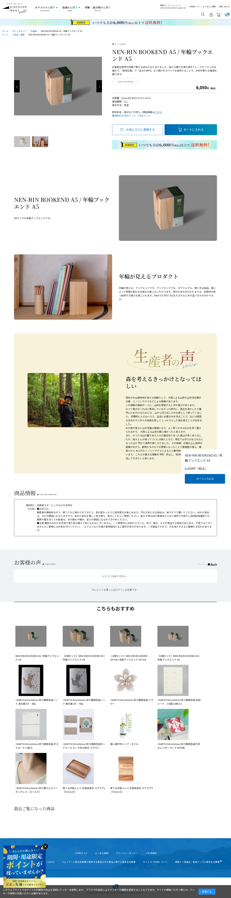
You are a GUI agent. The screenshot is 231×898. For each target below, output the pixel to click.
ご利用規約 (151, 853)
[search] (203, 14)
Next (99, 86)
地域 (70, 9)
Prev (17, 86)
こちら (158, 112)
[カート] (218, 15)
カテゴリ (45, 9)
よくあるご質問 (209, 6)
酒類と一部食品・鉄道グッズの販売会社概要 (197, 862)
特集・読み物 (98, 9)
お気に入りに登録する (140, 129)
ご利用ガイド (194, 6)
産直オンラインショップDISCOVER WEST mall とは (173, 6)
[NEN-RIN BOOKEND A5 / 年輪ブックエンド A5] (22, 142)
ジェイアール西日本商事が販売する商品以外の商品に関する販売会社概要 (99, 862)
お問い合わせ (224, 6)
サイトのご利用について (155, 862)
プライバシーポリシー (127, 853)
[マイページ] (211, 15)
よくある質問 (101, 853)
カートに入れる (193, 129)
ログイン (120, 589)
